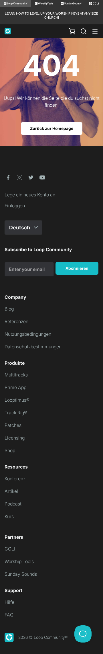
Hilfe (9, 602)
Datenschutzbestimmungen (33, 347)
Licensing (15, 438)
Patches (13, 425)
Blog (9, 309)
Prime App (15, 387)
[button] (8, 177)
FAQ (9, 615)
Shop (10, 450)
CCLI (10, 549)
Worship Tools (19, 561)
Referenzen (16, 321)
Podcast (13, 504)
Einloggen (15, 205)
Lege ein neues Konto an (30, 195)
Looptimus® (17, 400)
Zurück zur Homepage (51, 128)
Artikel (11, 491)
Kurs (9, 516)
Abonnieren (77, 268)
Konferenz (15, 478)
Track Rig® (16, 412)
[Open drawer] (95, 31)
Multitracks (16, 375)
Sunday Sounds (21, 574)
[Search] (83, 31)
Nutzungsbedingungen (28, 334)
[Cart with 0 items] (72, 31)
